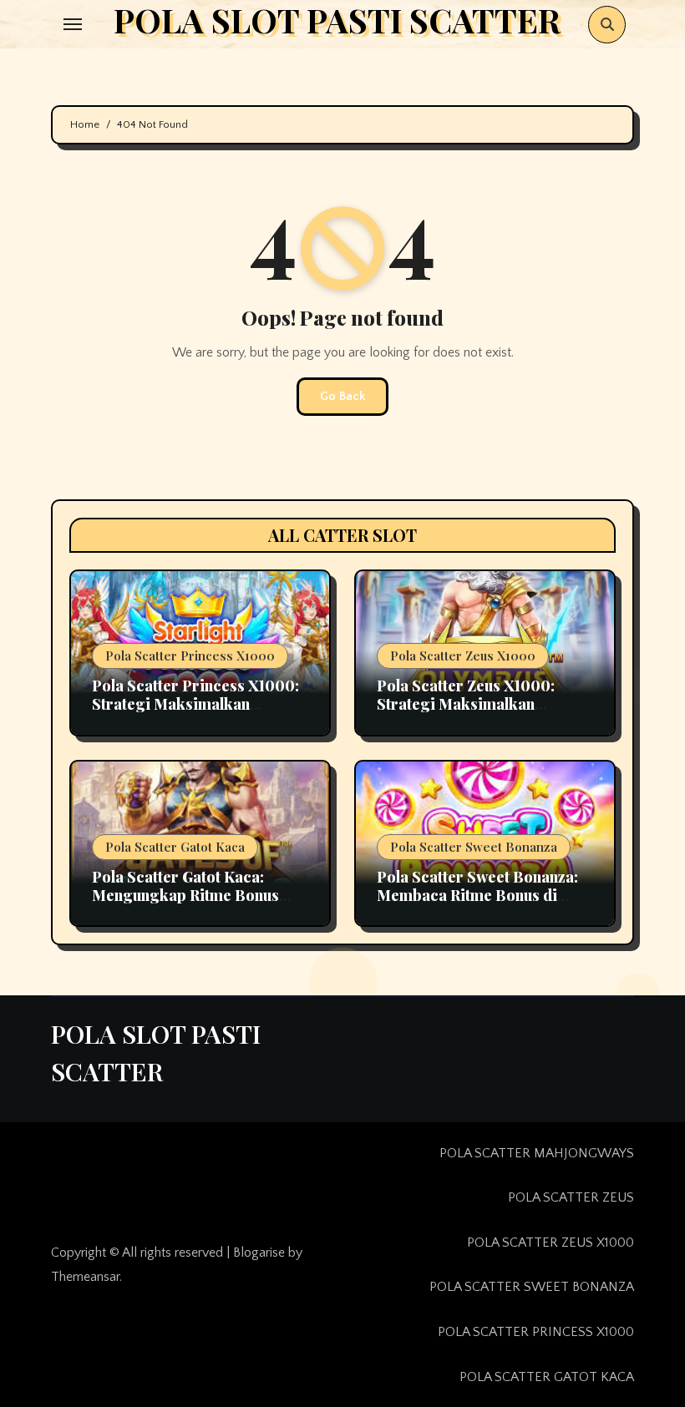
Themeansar (85, 1276)
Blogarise (259, 1252)
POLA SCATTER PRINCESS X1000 (536, 1331)
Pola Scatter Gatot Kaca (175, 846)
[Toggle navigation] (72, 24)
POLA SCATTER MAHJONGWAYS (536, 1153)
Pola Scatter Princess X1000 (190, 655)
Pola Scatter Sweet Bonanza (473, 846)
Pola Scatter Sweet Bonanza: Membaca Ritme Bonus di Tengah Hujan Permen (477, 895)
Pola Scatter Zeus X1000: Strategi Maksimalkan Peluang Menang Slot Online (476, 703)
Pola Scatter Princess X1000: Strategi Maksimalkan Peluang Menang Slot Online (195, 703)
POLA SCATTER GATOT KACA (546, 1376)
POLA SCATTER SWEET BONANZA (531, 1286)
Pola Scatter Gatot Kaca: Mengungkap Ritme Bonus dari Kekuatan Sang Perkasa (192, 895)
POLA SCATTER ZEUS (571, 1197)
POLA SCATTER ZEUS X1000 (550, 1242)
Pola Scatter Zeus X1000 (462, 655)
